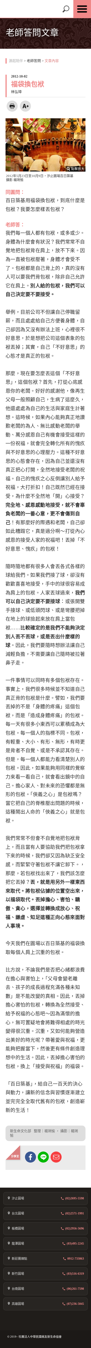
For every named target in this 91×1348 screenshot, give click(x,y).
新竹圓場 (18, 1273)
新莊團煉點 (19, 1258)
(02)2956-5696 (74, 1228)
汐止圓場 (18, 1198)
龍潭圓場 (18, 1243)
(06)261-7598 (75, 1288)
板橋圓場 (18, 1228)
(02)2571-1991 (74, 1213)
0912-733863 (75, 1258)
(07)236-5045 (75, 1303)
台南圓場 (18, 1288)
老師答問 (34, 61)
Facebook (30, 1157)
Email (56, 1157)
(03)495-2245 (75, 1243)
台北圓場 (18, 1213)
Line (43, 1157)
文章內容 (52, 61)
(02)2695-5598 (74, 1198)
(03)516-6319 (75, 1273)
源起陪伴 (16, 61)
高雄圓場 (18, 1303)
